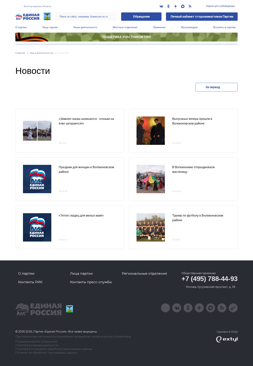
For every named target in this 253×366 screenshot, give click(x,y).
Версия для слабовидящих (220, 6)
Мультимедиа (189, 27)
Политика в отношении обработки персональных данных (53, 349)
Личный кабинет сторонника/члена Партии (201, 16)
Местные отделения (125, 27)
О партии (21, 27)
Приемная (159, 27)
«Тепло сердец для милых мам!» (81, 215)
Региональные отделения (144, 274)
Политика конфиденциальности (36, 345)
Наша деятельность (85, 27)
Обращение (141, 16)
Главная (20, 52)
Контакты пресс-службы (91, 282)
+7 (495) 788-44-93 (210, 278)
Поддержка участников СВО (126, 37)
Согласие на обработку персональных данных (46, 352)
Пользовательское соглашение (36, 341)
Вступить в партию (224, 27)
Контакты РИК (30, 282)
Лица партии (50, 27)
